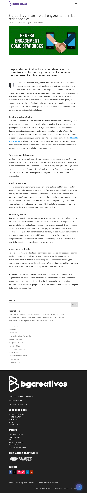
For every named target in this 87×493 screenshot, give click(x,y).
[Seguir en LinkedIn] (27, 472)
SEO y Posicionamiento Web (18, 356)
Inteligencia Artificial (16, 343)
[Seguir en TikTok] (23, 472)
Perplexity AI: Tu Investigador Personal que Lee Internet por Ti (31, 321)
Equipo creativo (15, 417)
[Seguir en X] (14, 472)
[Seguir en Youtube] (31, 472)
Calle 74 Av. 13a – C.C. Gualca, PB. (21, 396)
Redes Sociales (14, 352)
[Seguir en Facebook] (10, 472)
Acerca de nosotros (17, 414)
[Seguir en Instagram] (19, 472)
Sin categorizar (14, 359)
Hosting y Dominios (15, 339)
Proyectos (13, 419)
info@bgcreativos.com (18, 404)
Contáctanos (14, 424)
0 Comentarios (38, 23)
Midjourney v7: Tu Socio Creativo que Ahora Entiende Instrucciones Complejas (36, 317)
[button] (79, 487)
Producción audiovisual (17, 349)
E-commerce (13, 333)
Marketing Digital (25, 23)
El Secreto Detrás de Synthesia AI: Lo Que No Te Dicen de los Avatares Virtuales (37, 314)
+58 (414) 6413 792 (15, 400)
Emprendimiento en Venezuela (20, 336)
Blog (11, 422)
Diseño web (13, 329)
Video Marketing (14, 362)
